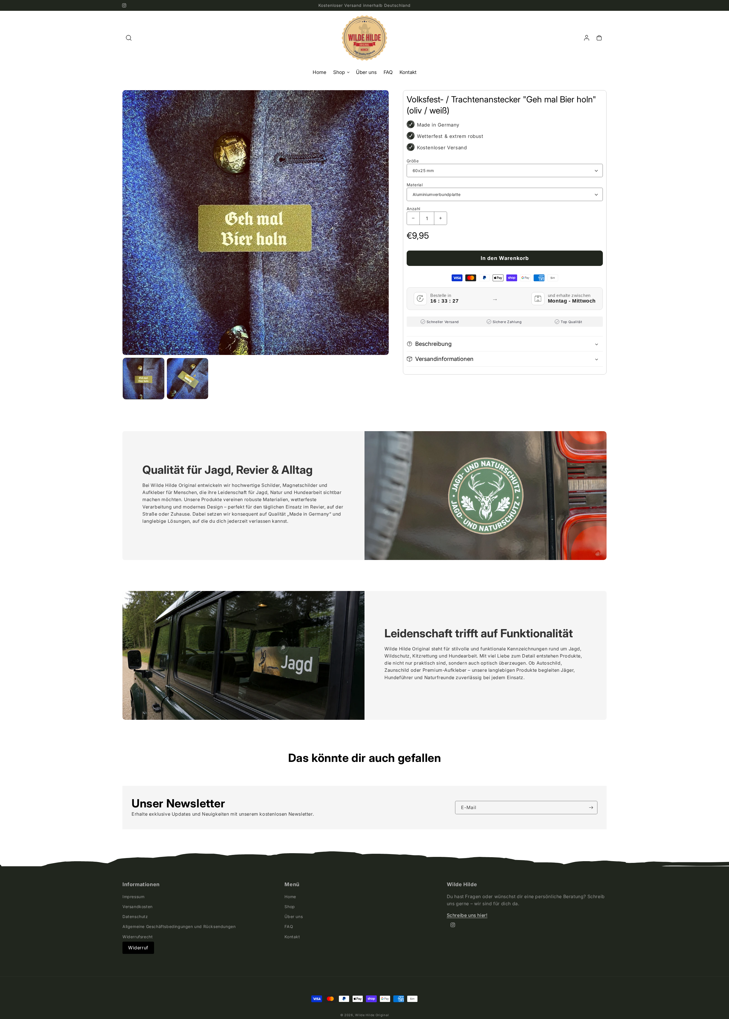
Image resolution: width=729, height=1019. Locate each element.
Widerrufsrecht (137, 936)
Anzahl (413, 208)
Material (415, 184)
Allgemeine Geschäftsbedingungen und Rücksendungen (179, 926)
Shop (289, 906)
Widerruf (138, 947)
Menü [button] (291, 884)
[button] (128, 38)
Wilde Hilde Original (372, 1015)
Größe (413, 160)
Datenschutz (135, 916)
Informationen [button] (141, 884)
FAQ (288, 926)
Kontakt (292, 936)
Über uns (293, 916)
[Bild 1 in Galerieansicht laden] (143, 378)
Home (290, 896)
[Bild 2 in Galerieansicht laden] (187, 378)
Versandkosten (137, 906)
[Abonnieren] (591, 807)
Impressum (133, 896)
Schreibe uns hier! (467, 915)
